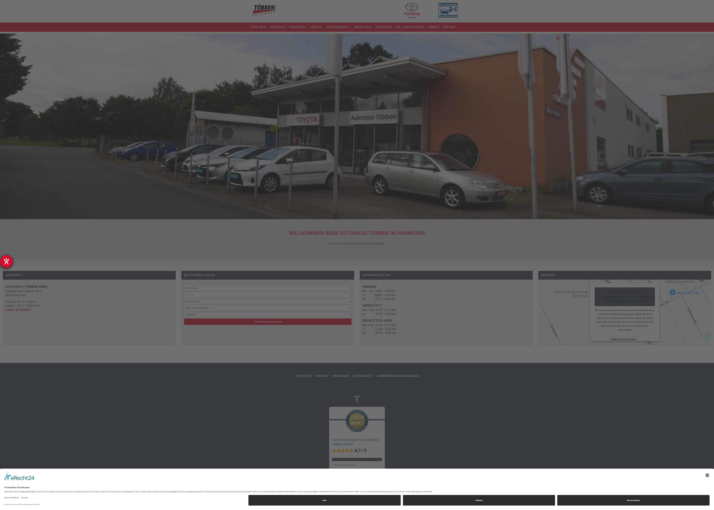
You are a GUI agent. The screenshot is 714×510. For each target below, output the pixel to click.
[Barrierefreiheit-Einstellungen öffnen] (6, 261)
